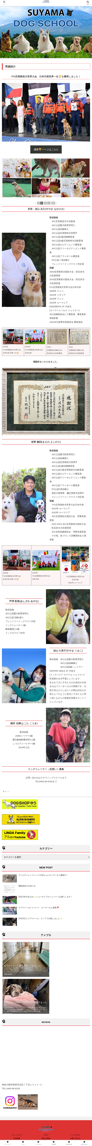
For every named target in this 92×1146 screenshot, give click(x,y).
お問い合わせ (75, 1138)
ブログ (46, 1135)
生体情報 (16, 1138)
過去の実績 (46, 1138)
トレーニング (17, 1135)
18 (53, 203)
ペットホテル (75, 1135)
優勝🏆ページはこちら (46, 149)
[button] (85, 640)
